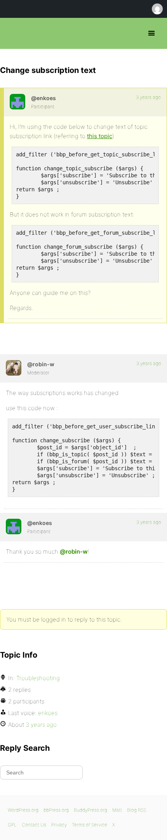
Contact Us (34, 825)
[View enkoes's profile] (17, 101)
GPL (12, 825)
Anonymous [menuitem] (157, 9)
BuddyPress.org (90, 810)
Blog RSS (136, 810)
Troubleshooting (38, 678)
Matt (117, 810)
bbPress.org (12, 33)
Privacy (59, 825)
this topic (99, 136)
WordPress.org (23, 810)
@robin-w (74, 551)
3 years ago (148, 97)
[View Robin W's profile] (13, 368)
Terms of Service (89, 825)
